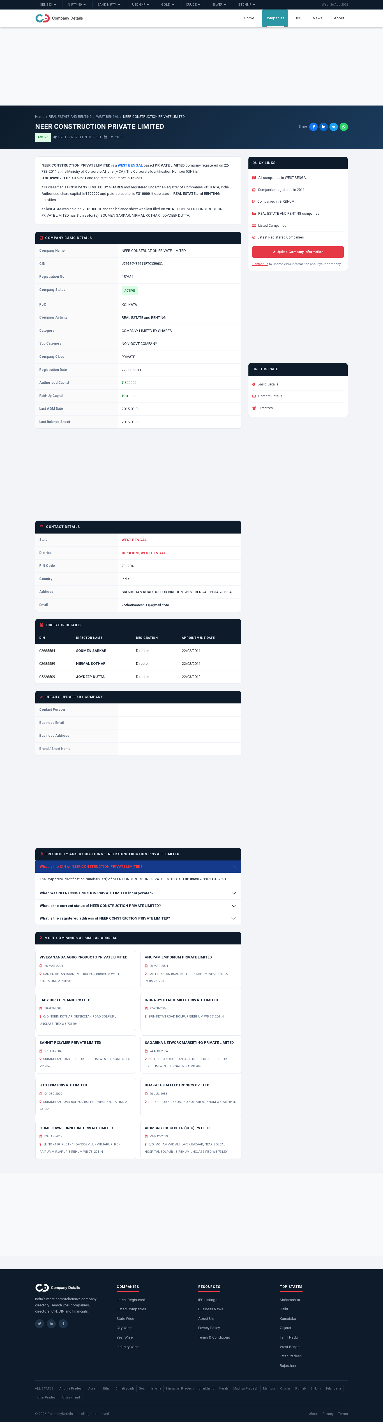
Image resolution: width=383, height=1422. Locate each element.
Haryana (155, 1388)
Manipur (269, 1388)
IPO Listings (207, 1300)
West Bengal (290, 1347)
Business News (210, 1309)
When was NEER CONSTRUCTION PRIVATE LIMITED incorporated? (97, 893)
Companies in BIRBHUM (275, 202)
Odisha (285, 1388)
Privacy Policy (209, 1328)
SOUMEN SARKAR (91, 651)
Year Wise (125, 1337)
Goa (142, 1388)
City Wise (124, 1328)
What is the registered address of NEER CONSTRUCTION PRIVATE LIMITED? (105, 918)
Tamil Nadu (289, 1337)
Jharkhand (206, 1388)
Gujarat (285, 1328)
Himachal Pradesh (180, 1388)
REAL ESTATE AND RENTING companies (288, 214)
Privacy (328, 1414)
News (317, 18)
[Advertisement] (191, 66)
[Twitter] (39, 1323)
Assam (93, 1388)
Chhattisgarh (125, 1388)
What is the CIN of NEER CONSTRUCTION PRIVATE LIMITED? (91, 866)
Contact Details (269, 396)
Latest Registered (131, 1300)
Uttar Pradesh (291, 1356)
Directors (265, 408)
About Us (206, 1318)
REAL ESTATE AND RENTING (70, 117)
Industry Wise (128, 1347)
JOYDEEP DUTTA (90, 677)
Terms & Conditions (214, 1337)
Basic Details (267, 384)
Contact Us (260, 264)
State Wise (125, 1318)
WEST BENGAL (107, 117)
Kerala (224, 1388)
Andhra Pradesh (71, 1388)
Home (249, 18)
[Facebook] (63, 1323)
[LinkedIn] (51, 1323)
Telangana (333, 1388)
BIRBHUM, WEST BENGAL (144, 553)
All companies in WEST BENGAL (282, 178)
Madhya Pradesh (245, 1388)
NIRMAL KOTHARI (91, 663)
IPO (299, 18)
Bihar (107, 1388)
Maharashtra (290, 1300)
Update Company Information (299, 252)
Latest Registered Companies (280, 237)
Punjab (300, 1388)
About (339, 18)
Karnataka (288, 1318)
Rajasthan (288, 1365)
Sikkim (316, 1388)
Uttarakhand (71, 1397)
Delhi (284, 1309)
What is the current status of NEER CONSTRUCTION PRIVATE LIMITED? (100, 906)
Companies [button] (275, 18)
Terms (343, 1414)
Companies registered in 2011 (281, 190)
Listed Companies (271, 226)
